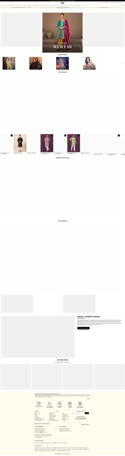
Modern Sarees (41, 5)
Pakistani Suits (53, 450)
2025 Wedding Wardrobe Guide (40, 419)
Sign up (121, 2)
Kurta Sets (68, 450)
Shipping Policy (64, 415)
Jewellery (64, 5)
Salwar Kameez (19, 5)
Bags (67, 5)
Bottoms (36, 449)
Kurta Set (13, 5)
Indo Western (29, 5)
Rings (62, 442)
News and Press (37, 414)
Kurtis (44, 447)
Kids (60, 5)
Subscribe (86, 413)
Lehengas (24, 5)
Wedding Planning (37, 417)
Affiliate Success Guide (38, 420)
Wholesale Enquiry (65, 419)
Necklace (58, 442)
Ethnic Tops (49, 449)
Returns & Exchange (52, 415)
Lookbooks (64, 420)
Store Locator (115, 2)
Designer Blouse (48, 447)
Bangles (65, 442)
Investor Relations (52, 419)
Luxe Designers (47, 5)
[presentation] (3, 10)
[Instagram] (81, 418)
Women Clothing (8, 5)
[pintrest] (85, 418)
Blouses (75, 5)
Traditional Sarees (35, 5)
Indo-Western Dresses (38, 447)
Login (118, 2)
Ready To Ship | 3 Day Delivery (104, 7)
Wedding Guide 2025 (101, 2)
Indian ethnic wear (47, 395)
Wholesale (109, 2)
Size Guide (64, 417)
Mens (58, 5)
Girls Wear (63, 449)
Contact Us (36, 416)
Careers (36, 415)
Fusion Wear (37, 450)
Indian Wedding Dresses (56, 447)
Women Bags (42, 442)
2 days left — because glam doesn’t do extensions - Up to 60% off (21, 7)
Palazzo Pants (63, 447)
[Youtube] (83, 418)
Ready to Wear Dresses (83, 447)
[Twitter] (78, 418)
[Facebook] (76, 418)
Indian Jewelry (37, 442)
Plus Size (82, 5)
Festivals (71, 5)
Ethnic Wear (69, 447)
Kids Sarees (74, 449)
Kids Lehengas (68, 449)
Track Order (105, 2)
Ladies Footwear (48, 442)
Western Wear (53, 5)
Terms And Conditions (52, 416)
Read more (88, 398)
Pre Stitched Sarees (75, 447)
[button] (58, 8)
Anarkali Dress (42, 450)
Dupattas (78, 5)
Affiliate (112, 2)
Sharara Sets (48, 450)
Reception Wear (79, 449)
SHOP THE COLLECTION (83, 328)
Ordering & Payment (65, 416)
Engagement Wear (86, 449)
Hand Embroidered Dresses (60, 450)
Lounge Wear (54, 449)
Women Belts (54, 442)
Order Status (51, 414)
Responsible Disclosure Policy (54, 420)
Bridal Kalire (45, 449)
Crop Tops (59, 449)
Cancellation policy (65, 414)
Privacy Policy (51, 417)
